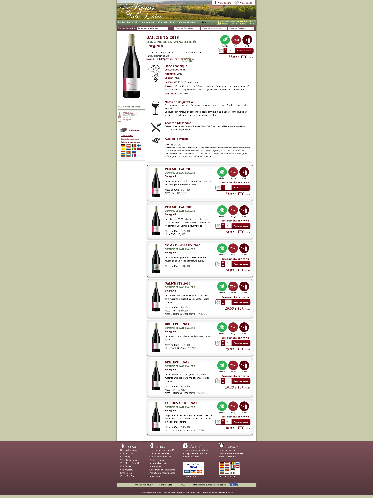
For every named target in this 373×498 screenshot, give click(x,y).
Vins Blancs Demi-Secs (131, 463)
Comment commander (160, 456)
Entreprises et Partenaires (162, 469)
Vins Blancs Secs (128, 460)
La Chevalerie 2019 (181, 403)
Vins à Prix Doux (167, 22)
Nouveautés (148, 22)
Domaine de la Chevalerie (169, 42)
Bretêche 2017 (177, 324)
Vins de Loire (126, 453)
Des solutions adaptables (130, 139)
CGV (183, 485)
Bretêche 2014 (177, 362)
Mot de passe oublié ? (160, 453)
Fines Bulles (126, 473)
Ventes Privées (187, 22)
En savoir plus (189, 476)
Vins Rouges (126, 456)
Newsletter (154, 476)
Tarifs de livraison (227, 456)
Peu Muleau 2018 (179, 168)
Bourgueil (153, 46)
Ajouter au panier (244, 51)
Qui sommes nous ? (144, 485)
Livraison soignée (127, 136)
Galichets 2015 (177, 283)
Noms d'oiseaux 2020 (182, 245)
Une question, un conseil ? (161, 450)
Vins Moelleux (126, 469)
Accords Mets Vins (158, 463)
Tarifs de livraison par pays (130, 142)
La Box (202, 22)
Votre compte (224, 3)
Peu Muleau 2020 (179, 207)
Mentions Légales (167, 485)
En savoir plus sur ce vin (235, 182)
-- (225, 52)
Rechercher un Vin (128, 22)
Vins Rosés (125, 466)
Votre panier (246, 3)
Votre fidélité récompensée (162, 473)
